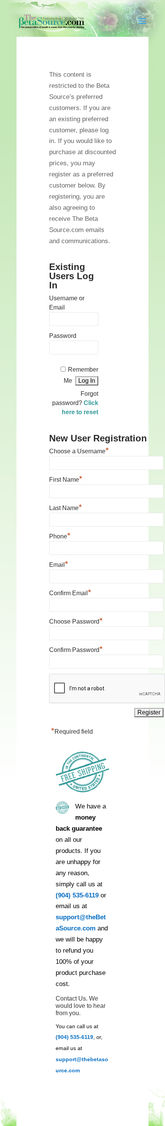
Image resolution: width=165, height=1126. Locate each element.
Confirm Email (70, 592)
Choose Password (76, 620)
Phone (60, 535)
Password (62, 336)
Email (58, 564)
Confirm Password (76, 649)
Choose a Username (79, 450)
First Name (65, 478)
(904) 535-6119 (77, 895)
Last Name (65, 507)
